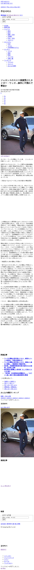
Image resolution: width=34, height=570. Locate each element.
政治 (9, 31)
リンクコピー (8, 563)
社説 (9, 44)
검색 (4, 21)
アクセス (10, 62)
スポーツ (10, 40)
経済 (9, 33)
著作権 (9, 524)
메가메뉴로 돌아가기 (13, 15)
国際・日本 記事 (6, 396)
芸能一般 (10, 58)
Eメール (6, 561)
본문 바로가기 (5, 1)
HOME (6, 25)
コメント (10, 64)
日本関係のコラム (13, 47)
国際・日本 (11, 34)
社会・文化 (11, 38)
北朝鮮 (10, 36)
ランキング (7, 60)
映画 (9, 55)
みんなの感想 (12, 66)
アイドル (10, 56)
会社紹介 (3, 524)
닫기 (21, 15)
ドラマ (10, 51)
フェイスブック (9, 557)
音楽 (9, 53)
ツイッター (7, 556)
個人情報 (17, 524)
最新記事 (7, 27)
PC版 (12, 524)
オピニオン (7, 42)
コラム (10, 45)
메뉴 (4, 568)
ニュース (7, 29)
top (1, 568)
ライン (6, 559)
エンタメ (7, 49)
